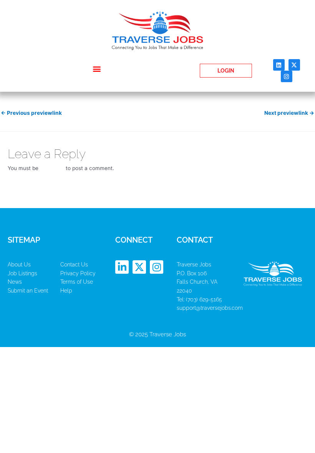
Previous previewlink (31, 113)
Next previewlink (289, 113)
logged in (52, 168)
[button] (97, 69)
